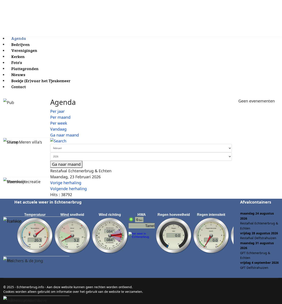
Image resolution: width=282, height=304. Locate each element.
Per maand (60, 117)
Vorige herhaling (65, 182)
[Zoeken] (141, 141)
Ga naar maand (64, 135)
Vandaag (58, 129)
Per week (58, 123)
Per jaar (57, 111)
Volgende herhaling (68, 188)
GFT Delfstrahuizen (254, 268)
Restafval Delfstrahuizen (258, 238)
